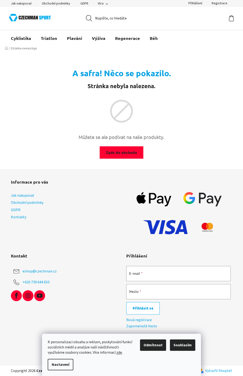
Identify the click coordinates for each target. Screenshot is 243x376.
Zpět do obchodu (121, 152)
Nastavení (60, 364)
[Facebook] (16, 295)
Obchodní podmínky (56, 3)
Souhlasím (182, 345)
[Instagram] (28, 295)
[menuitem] (21, 38)
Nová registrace (139, 320)
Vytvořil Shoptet (218, 370)
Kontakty (18, 217)
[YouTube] (39, 295)
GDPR (84, 3)
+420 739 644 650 (36, 282)
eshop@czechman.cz (40, 271)
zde (119, 352)
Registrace (219, 3)
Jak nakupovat (21, 3)
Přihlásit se (143, 308)
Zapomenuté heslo (141, 326)
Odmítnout (153, 345)
